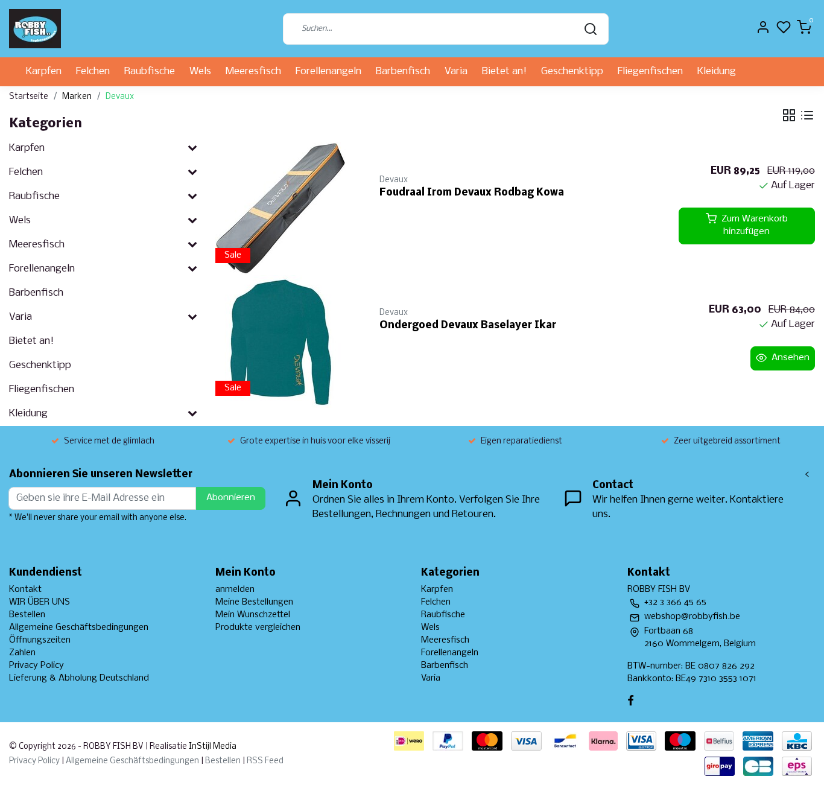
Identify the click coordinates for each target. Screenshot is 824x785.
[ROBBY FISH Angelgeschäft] (35, 28)
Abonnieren (230, 498)
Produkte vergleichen (257, 627)
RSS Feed (265, 761)
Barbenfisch (403, 71)
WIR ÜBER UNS (39, 602)
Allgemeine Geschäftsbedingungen (78, 627)
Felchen (93, 71)
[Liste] (807, 115)
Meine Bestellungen (254, 602)
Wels (200, 71)
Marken (77, 96)
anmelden (235, 589)
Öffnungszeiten (40, 640)
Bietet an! (504, 71)
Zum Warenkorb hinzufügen (754, 225)
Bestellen (27, 615)
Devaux (120, 96)
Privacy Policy (36, 665)
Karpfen (44, 71)
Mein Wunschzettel (252, 615)
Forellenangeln (328, 71)
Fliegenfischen (650, 71)
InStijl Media (211, 746)
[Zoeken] (590, 29)
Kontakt (25, 589)
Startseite (28, 96)
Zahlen (22, 653)
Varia (456, 71)
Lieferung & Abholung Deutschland (79, 678)
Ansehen (791, 358)
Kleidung (716, 71)
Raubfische (149, 71)
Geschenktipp (572, 71)
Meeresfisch (253, 71)
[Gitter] (789, 115)
